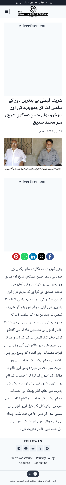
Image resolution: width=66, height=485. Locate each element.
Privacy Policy (45, 458)
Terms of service (22, 458)
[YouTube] (26, 448)
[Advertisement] (33, 63)
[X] (41, 256)
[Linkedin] (19, 448)
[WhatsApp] (24, 256)
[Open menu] (7, 11)
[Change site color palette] (33, 474)
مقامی (41, 131)
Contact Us (40, 463)
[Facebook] (50, 256)
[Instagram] (33, 448)
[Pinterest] (16, 256)
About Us (24, 463)
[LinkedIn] (33, 256)
